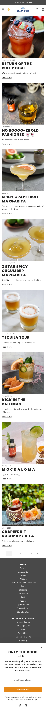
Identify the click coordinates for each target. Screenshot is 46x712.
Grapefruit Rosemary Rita (18, 534)
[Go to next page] (37, 553)
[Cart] (43, 9)
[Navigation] (3, 9)
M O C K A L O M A (18, 469)
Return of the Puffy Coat (17, 66)
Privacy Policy (13, 699)
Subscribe (23, 689)
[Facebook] (20, 705)
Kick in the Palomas (13, 402)
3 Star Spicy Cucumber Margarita (15, 271)
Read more (7, 77)
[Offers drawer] (8, 9)
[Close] (41, 647)
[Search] (37, 9)
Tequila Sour (16, 337)
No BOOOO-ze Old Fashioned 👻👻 (20, 132)
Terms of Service (27, 699)
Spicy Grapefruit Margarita (20, 199)
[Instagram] (26, 705)
